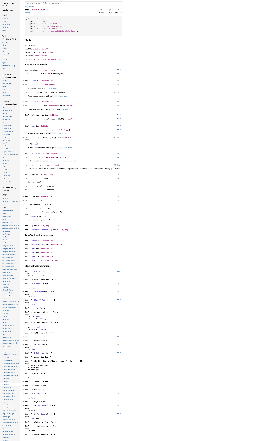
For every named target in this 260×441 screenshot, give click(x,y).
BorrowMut (39, 292)
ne (29, 165)
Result (69, 106)
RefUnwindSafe (37, 244)
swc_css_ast (29, 7)
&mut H (68, 137)
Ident (54, 24)
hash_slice (33, 137)
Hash (32, 126)
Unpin (33, 256)
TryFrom (41, 406)
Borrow (37, 283)
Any (35, 271)
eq (29, 157)
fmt (29, 106)
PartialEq (35, 153)
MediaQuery (49, 70)
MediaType (58, 26)
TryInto (41, 414)
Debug (33, 102)
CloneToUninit (41, 300)
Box (54, 31)
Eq (31, 225)
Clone (33, 81)
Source (27, 12)
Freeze (33, 240)
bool (70, 119)
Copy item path (48, 9)
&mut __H (65, 130)
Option (48, 24)
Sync (32, 252)
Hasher (42, 130)
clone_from (33, 92)
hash (30, 130)
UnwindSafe (36, 260)
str (48, 74)
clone (31, 85)
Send (32, 248)
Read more (53, 88)
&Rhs (48, 165)
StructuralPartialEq (41, 229)
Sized (36, 144)
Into (39, 345)
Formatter (52, 106)
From (36, 337)
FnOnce (33, 216)
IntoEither (39, 353)
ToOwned (38, 393)
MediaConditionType (66, 31)
